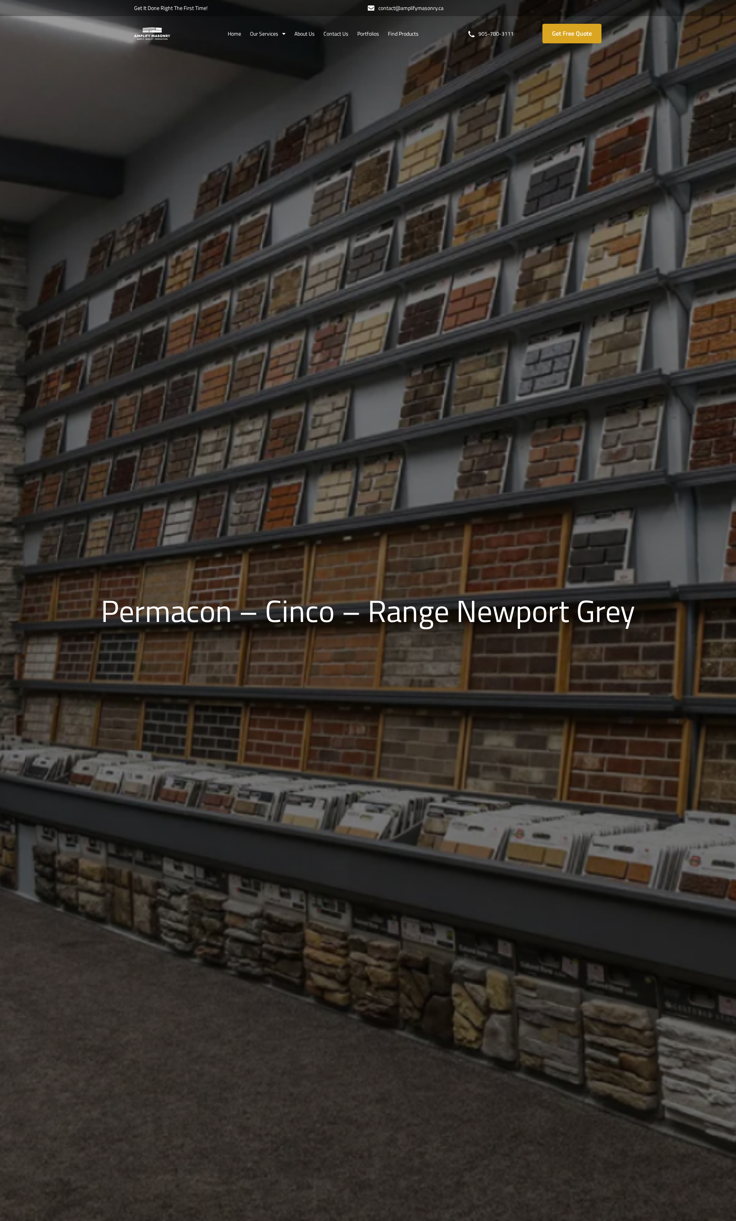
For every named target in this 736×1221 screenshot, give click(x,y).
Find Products (403, 34)
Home (234, 34)
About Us (304, 34)
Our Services (264, 34)
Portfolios (368, 34)
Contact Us (336, 34)
